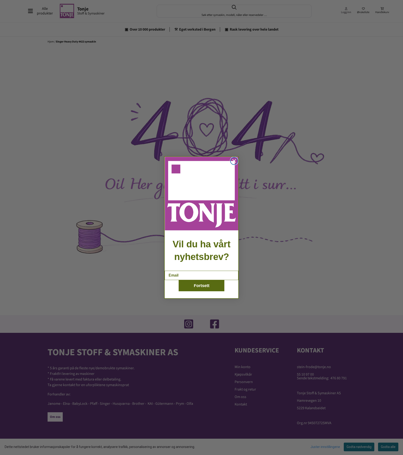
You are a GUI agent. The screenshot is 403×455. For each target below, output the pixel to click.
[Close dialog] (234, 161)
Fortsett (201, 285)
